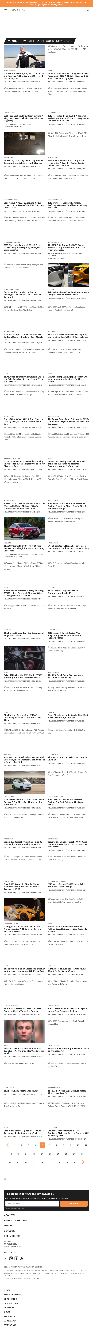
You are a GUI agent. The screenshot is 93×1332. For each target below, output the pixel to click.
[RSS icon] (21, 1258)
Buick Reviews (54, 672)
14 (26, 1154)
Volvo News (9, 416)
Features (9, 1308)
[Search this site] (88, 10)
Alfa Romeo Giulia (55, 242)
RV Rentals (10, 1325)
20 (74, 1154)
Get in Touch (12, 1236)
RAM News (8, 754)
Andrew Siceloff (55, 253)
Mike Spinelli (68, 253)
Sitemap (7, 1242)
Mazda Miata (9, 1088)
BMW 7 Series (53, 501)
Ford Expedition (55, 1088)
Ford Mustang (54, 1045)
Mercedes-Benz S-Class (57, 881)
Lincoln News (53, 1006)
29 (67, 1162)
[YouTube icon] (5, 1258)
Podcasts (9, 1316)
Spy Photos (10, 1299)
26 (42, 1162)
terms (79, 1273)
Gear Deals (10, 1321)
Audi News (52, 331)
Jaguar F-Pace (53, 630)
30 (75, 1162)
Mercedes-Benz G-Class (57, 113)
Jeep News (52, 966)
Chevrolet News (11, 200)
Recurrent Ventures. (17, 1267)
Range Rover (53, 416)
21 (82, 1154)
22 (10, 1162)
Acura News (9, 501)
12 (11, 1154)
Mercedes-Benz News (12, 458)
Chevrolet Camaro (12, 242)
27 (50, 1162)
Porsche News (10, 70)
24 (26, 1162)
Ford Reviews (9, 113)
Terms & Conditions (12, 1246)
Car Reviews (9, 797)
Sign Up (74, 1204)
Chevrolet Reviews (56, 797)
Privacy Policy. (20, 1208)
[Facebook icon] (16, 1258)
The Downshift (12, 1295)
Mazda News (53, 543)
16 (42, 1154)
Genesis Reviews (11, 1006)
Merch (8, 1225)
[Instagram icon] (11, 1258)
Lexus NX (7, 543)
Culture (51, 289)
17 (50, 1154)
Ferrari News (53, 754)
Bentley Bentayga (11, 289)
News (50, 70)
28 (58, 1162)
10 (78, 1145)
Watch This (8, 157)
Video (7, 1312)
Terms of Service (10, 1208)
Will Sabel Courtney (13, 82)
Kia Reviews (9, 331)
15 (34, 1154)
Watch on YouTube (16, 1220)
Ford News (52, 712)
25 (34, 1162)
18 (58, 1154)
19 (66, 1154)
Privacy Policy (31, 2)
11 (86, 1145)
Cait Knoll (8, 124)
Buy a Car (10, 1231)
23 (18, 1162)
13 (18, 1154)
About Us (10, 1215)
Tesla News (52, 1128)
